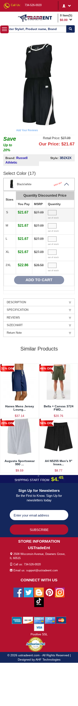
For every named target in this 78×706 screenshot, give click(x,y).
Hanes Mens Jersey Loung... (19, 408)
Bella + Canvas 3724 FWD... (58, 408)
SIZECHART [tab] (15, 325)
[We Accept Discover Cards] (28, 620)
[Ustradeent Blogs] (39, 592)
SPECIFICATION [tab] (17, 309)
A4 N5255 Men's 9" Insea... (58, 462)
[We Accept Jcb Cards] (50, 620)
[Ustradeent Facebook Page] (18, 592)
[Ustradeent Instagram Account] (60, 592)
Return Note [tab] (14, 332)
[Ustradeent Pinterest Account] (49, 592)
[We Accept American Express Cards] (17, 620)
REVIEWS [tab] (13, 317)
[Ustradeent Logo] (37, 18)
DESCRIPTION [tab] (16, 302)
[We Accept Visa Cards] (39, 627)
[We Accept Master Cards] (61, 620)
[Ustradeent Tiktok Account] (39, 602)
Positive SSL (39, 634)
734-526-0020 (33, 5)
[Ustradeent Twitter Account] (28, 592)
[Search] (70, 29)
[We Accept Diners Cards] (39, 620)
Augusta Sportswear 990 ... (20, 462)
